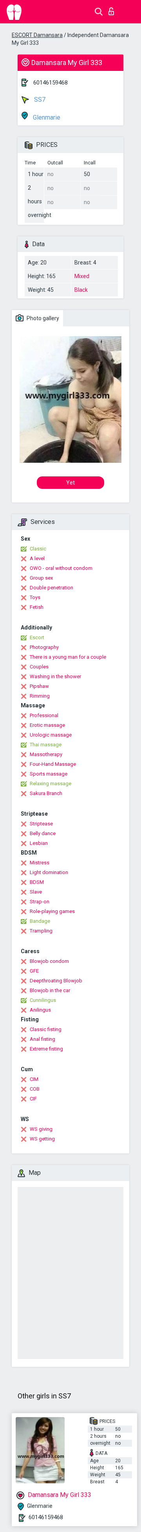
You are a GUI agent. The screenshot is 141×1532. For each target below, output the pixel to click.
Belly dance (43, 833)
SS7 (39, 99)
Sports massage (48, 774)
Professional (44, 715)
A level (37, 558)
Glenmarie (45, 117)
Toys (35, 597)
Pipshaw (39, 686)
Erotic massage (47, 725)
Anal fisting (42, 1039)
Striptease (41, 824)
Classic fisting (45, 1029)
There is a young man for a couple (68, 657)
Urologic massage (51, 735)
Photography (44, 647)
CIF (33, 1099)
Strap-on (39, 901)
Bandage (40, 921)
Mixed (81, 276)
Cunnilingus (43, 1000)
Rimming (40, 696)
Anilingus (40, 1010)
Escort (37, 637)
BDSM (37, 882)
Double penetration (51, 588)
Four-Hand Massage (53, 764)
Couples (39, 667)
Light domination (49, 872)
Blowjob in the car (50, 990)
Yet (70, 483)
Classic (38, 549)
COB (35, 1089)
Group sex (41, 578)
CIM (34, 1079)
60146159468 (50, 82)
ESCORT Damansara (37, 35)
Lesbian (39, 843)
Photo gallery (42, 318)
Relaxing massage (50, 783)
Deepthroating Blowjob (56, 981)
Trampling (41, 931)
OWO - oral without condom (61, 568)
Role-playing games (52, 911)
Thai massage (45, 744)
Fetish (36, 607)
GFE (34, 971)
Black (81, 290)
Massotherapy (46, 754)
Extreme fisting (46, 1049)
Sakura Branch (46, 793)
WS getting (42, 1139)
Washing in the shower (55, 676)
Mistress (39, 863)
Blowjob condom (49, 961)
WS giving (41, 1129)
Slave (36, 892)
